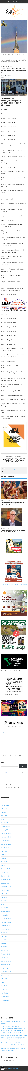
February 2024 (5, 911)
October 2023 (5, 926)
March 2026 (4, 823)
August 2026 (5, 805)
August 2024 (5, 890)
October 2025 (5, 840)
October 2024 (5, 883)
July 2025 (4, 851)
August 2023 (5, 933)
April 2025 (4, 862)
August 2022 (5, 975)
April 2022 (4, 989)
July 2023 (4, 936)
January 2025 (5, 872)
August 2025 (5, 848)
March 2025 (4, 865)
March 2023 (4, 950)
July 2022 (4, 979)
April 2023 (4, 947)
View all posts (14, 469)
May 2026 (4, 816)
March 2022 (4, 993)
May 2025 (4, 858)
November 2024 (6, 879)
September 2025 (6, 844)
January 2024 (5, 915)
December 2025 (6, 833)
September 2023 (6, 929)
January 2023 (5, 957)
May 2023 (4, 943)
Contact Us (15, 1)
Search (3, 762)
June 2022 (4, 982)
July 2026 (4, 808)
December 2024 (6, 876)
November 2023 (6, 922)
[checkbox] (2, 1068)
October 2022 (5, 968)
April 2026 (4, 819)
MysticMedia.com (13, 1068)
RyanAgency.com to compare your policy (14, 584)
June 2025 (4, 855)
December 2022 (6, 961)
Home (5, 1)
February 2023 (5, 954)
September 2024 (6, 887)
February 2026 (5, 826)
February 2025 (5, 869)
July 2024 (4, 894)
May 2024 (4, 901)
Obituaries (10, 1)
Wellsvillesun (7, 75)
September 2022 (6, 972)
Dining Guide (21, 1)
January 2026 (5, 830)
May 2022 (4, 986)
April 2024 (4, 904)
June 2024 (4, 897)
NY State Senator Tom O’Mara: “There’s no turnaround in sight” (13, 531)
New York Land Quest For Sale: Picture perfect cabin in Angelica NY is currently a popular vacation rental (14, 1038)
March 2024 (4, 908)
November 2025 (6, 837)
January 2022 (5, 1000)
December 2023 (6, 918)
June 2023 (4, 940)
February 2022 (5, 996)
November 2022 (6, 965)
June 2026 (4, 812)
